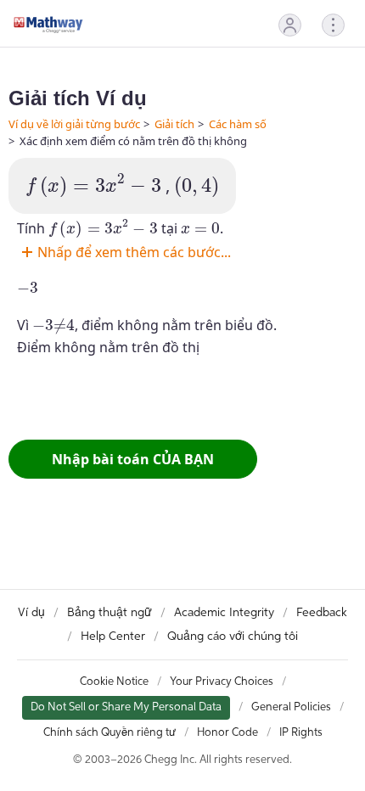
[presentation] (93, 186)
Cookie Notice (114, 681)
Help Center (113, 636)
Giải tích (174, 124)
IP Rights (301, 732)
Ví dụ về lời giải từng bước (74, 124)
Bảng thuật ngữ (109, 613)
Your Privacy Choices (221, 681)
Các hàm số (238, 124)
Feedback (321, 613)
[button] (289, 25)
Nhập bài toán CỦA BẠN (133, 459)
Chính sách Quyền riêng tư (109, 732)
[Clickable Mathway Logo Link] (48, 24)
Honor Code (227, 732)
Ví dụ (31, 613)
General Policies (291, 707)
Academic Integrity (224, 613)
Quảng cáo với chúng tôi (232, 636)
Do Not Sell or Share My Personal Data (126, 707)
